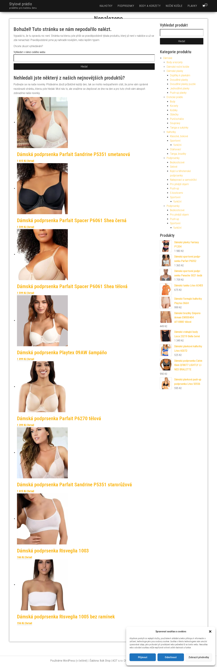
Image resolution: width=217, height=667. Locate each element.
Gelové (173, 166)
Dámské (167, 58)
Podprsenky (126, 5)
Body (172, 101)
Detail (30, 161)
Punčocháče (177, 119)
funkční (177, 145)
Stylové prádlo (20, 4)
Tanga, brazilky (178, 153)
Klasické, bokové (179, 136)
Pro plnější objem (179, 184)
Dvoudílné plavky (179, 79)
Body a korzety (150, 5)
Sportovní (175, 140)
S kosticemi (176, 192)
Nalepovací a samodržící (183, 179)
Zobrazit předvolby (199, 657)
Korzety (174, 105)
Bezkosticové (177, 162)
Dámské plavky (175, 71)
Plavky (192, 5)
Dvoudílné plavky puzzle (183, 84)
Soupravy (175, 123)
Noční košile (174, 5)
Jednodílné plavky (179, 88)
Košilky (173, 110)
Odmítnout (171, 657)
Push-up (174, 188)
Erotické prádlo (175, 97)
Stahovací (175, 149)
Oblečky (174, 114)
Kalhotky (106, 5)
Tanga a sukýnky (179, 127)
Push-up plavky (178, 92)
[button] (210, 631)
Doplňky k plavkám (180, 75)
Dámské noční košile (178, 66)
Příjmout (142, 657)
